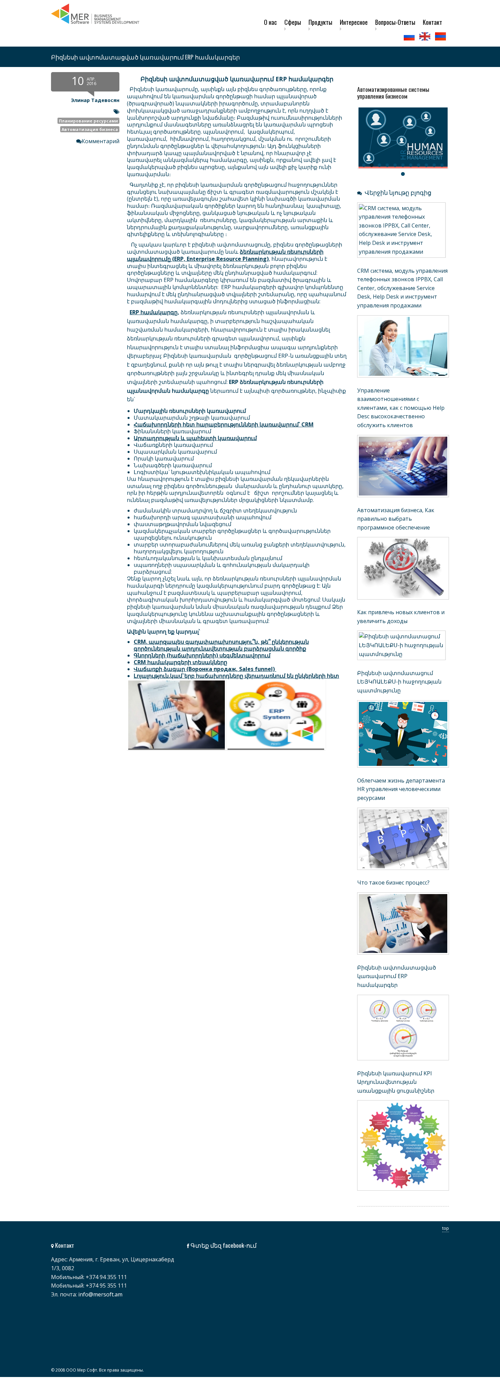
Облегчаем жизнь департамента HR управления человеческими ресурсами (401, 789)
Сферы (292, 22)
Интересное (354, 22)
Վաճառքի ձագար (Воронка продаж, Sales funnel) (204, 669)
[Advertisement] (199, 821)
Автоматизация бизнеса (90, 129)
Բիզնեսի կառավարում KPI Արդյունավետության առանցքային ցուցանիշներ (395, 1082)
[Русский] (410, 36)
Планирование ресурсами (88, 120)
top (445, 1228)
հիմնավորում (189, 138)
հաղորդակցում (233, 138)
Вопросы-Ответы (395, 22)
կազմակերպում (271, 131)
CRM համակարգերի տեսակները (180, 662)
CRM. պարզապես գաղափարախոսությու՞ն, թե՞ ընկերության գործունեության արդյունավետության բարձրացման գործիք (221, 645)
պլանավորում (223, 131)
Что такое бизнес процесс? (393, 882)
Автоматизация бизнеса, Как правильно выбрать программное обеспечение (395, 518)
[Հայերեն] (441, 36)
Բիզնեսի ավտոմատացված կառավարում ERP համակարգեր (396, 976)
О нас (270, 22)
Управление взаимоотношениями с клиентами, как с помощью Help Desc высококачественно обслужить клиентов (401, 408)
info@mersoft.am (100, 1294)
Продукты (320, 22)
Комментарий (100, 141)
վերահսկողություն (237, 146)
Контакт (432, 22)
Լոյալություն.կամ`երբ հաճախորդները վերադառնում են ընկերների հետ (236, 675)
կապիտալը (323, 205)
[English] (425, 36)
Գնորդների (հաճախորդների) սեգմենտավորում (202, 655)
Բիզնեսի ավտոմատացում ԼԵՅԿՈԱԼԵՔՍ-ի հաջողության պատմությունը (399, 681)
